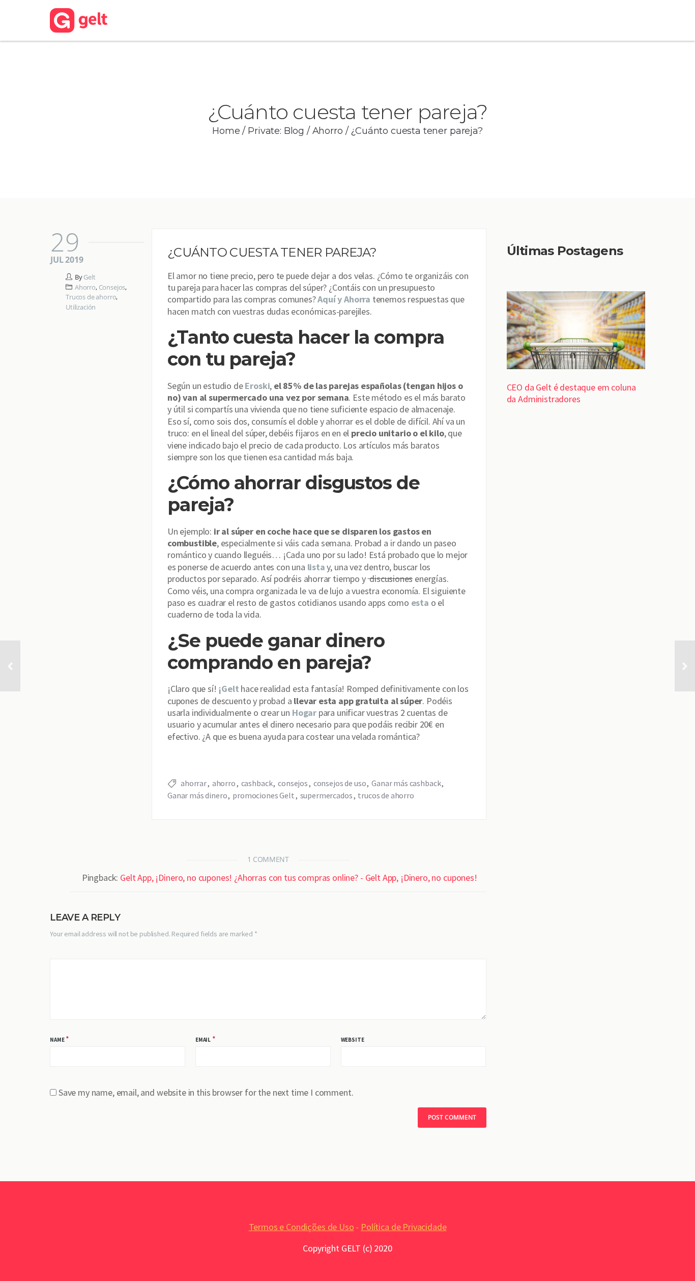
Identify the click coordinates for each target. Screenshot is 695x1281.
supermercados (326, 795)
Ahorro (327, 130)
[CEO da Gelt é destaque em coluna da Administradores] (576, 331)
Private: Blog (276, 130)
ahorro (224, 783)
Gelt (89, 277)
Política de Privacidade (403, 1227)
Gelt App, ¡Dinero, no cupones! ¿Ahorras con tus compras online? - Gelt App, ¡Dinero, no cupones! (298, 877)
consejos (293, 783)
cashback (257, 783)
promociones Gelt (263, 795)
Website (352, 1039)
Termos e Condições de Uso (301, 1227)
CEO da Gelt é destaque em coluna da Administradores (571, 393)
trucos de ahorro (386, 795)
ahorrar (194, 783)
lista (316, 567)
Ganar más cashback (406, 783)
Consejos (112, 287)
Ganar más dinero (197, 795)
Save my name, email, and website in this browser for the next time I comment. (206, 1092)
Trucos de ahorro (91, 296)
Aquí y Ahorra (343, 299)
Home (226, 130)
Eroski (257, 386)
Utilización (81, 307)
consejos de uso (339, 783)
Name (57, 1039)
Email (203, 1039)
